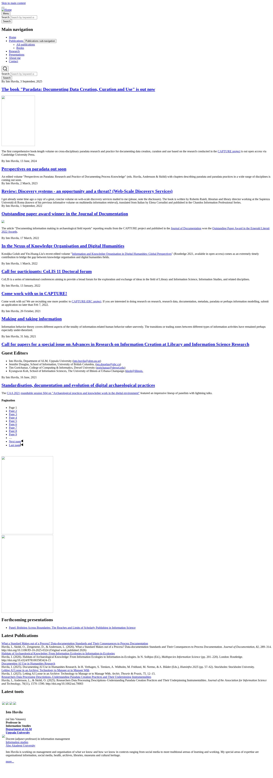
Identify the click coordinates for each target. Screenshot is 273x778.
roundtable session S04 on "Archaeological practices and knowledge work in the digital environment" (80, 393)
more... (10, 761)
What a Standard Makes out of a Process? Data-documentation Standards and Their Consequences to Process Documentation (74, 643)
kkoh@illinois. (134, 371)
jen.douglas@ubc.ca (108, 364)
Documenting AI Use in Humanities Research (28, 663)
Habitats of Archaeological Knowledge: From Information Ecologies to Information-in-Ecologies (58, 653)
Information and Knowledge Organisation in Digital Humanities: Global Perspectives (122, 253)
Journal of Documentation (186, 228)
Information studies (17, 742)
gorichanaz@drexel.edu (110, 367)
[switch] (2, 7)
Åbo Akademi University (20, 745)
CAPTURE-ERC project (86, 301)
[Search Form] (5, 69)
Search (5, 17)
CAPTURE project (229, 151)
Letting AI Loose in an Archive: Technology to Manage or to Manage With (45, 670)
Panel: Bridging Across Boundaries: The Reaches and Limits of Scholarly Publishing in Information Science (72, 627)
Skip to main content (13, 3)
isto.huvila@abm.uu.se (86, 360)
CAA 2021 (13, 393)
